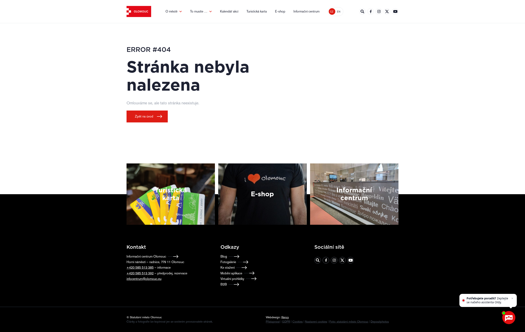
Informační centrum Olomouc (146, 256)
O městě (171, 11)
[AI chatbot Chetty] (508, 317)
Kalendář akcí (229, 11)
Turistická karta (257, 11)
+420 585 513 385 (140, 267)
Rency (285, 317)
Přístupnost (273, 321)
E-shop (280, 11)
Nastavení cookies (316, 321)
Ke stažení (227, 267)
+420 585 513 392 (140, 273)
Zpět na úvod (144, 116)
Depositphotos (380, 321)
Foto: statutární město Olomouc (348, 321)
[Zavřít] (512, 298)
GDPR (286, 321)
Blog (223, 256)
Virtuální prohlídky (232, 279)
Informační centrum (306, 11)
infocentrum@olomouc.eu (144, 279)
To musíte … (198, 11)
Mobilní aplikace (231, 273)
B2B (223, 284)
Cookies (297, 321)
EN (338, 11)
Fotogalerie (228, 262)
